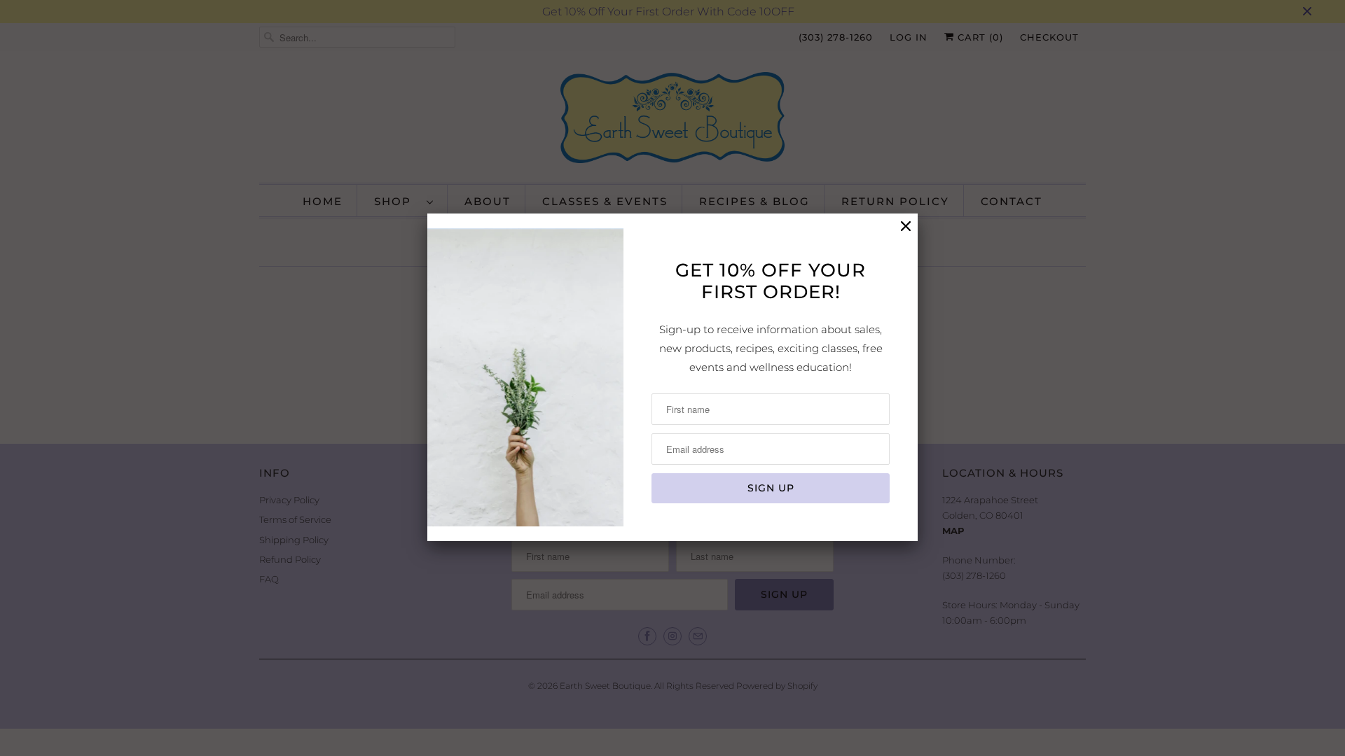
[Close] (906, 226)
